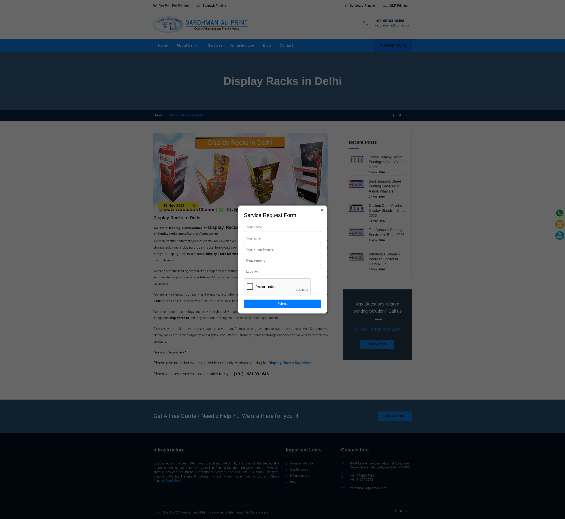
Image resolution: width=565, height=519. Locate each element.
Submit (282, 304)
